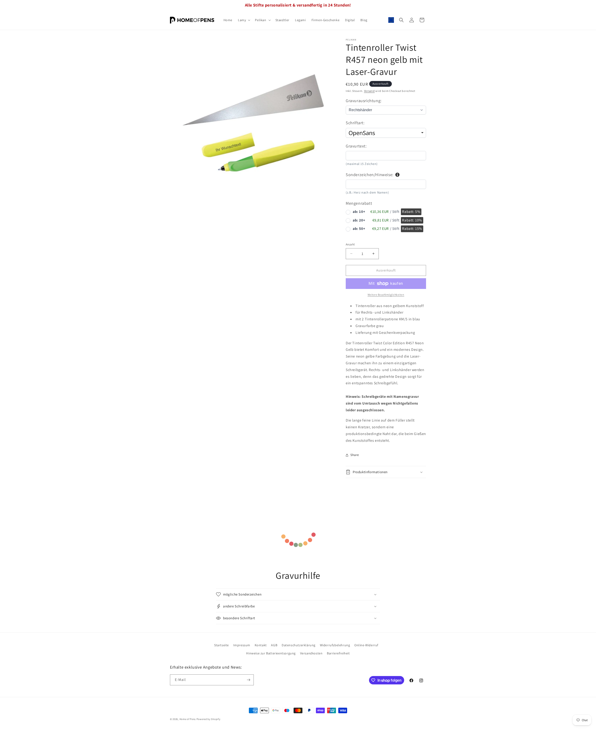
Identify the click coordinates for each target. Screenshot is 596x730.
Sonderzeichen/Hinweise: (369, 174)
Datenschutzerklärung (298, 645)
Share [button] (354, 455)
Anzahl (350, 244)
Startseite (221, 645)
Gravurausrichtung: (364, 100)
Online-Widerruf (366, 645)
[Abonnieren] (248, 679)
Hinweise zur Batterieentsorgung (271, 653)
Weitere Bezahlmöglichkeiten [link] (386, 294)
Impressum (241, 645)
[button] (243, 20)
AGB (274, 645)
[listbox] (386, 133)
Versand (369, 91)
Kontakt (261, 645)
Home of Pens (187, 719)
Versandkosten (311, 653)
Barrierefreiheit (338, 653)
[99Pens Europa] (391, 20)
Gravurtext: (356, 146)
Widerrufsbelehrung (335, 645)
